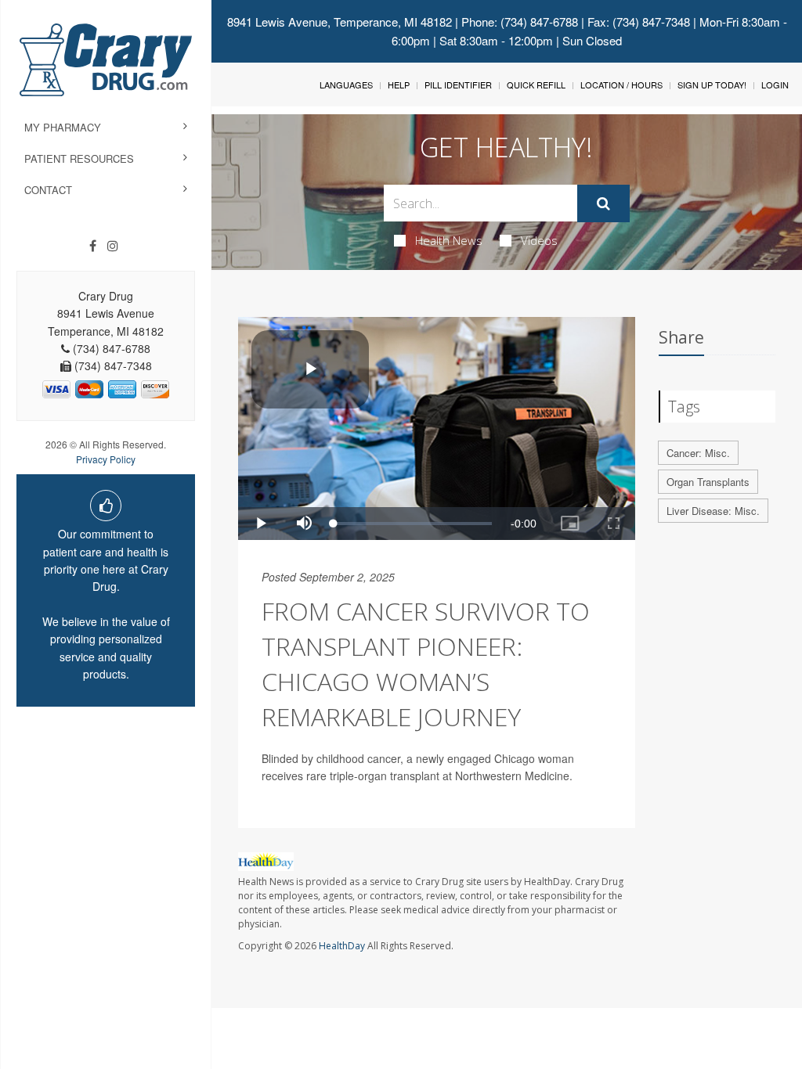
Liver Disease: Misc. (713, 510)
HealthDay (342, 945)
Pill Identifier (458, 84)
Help (399, 84)
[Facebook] (92, 246)
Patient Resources (79, 158)
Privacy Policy (105, 459)
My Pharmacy (62, 127)
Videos (539, 240)
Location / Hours (621, 84)
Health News (448, 240)
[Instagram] (112, 246)
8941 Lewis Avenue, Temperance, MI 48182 (339, 21)
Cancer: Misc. (698, 452)
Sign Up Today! (711, 84)
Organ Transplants (708, 481)
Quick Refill (536, 84)
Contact (48, 189)
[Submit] (603, 203)
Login (775, 84)
